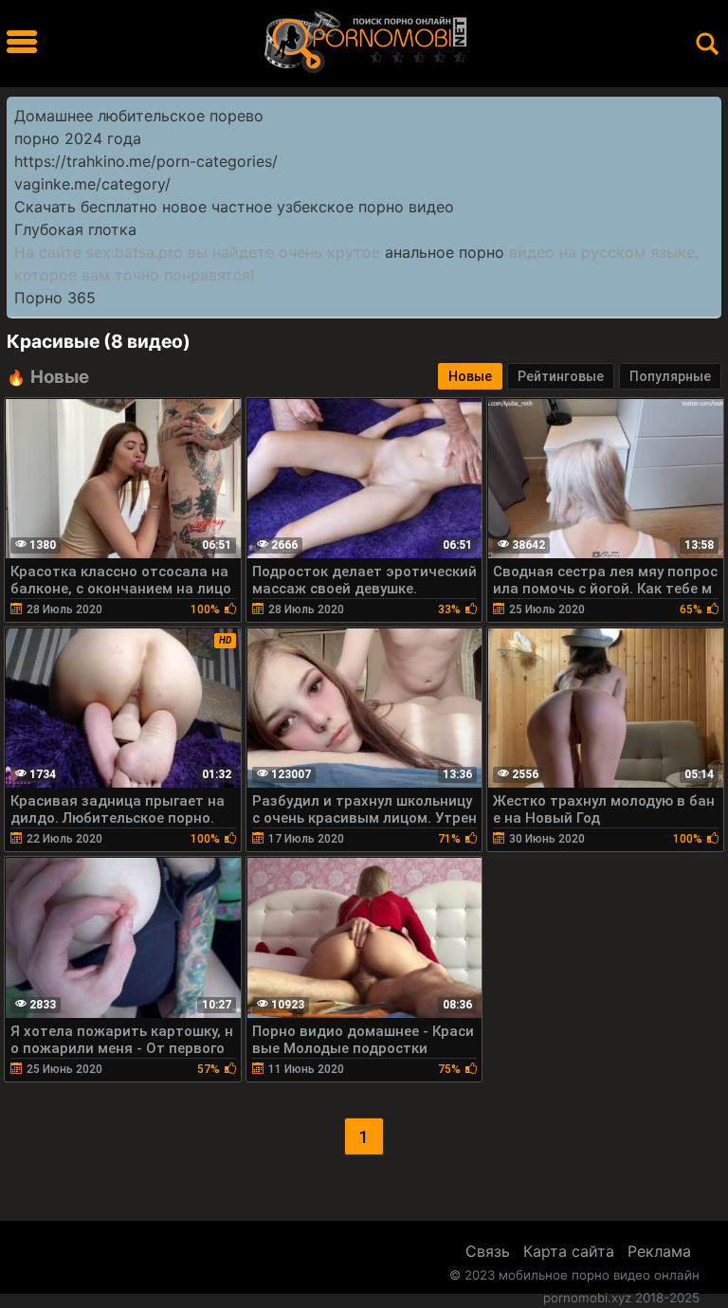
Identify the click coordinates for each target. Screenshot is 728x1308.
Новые (470, 376)
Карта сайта (568, 1251)
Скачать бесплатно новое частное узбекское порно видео (234, 206)
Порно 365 (55, 297)
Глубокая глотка (75, 229)
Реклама (659, 1251)
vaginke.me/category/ (92, 183)
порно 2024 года (77, 138)
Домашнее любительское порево (139, 115)
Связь (487, 1251)
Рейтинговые (561, 376)
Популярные (670, 376)
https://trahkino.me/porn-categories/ (146, 161)
